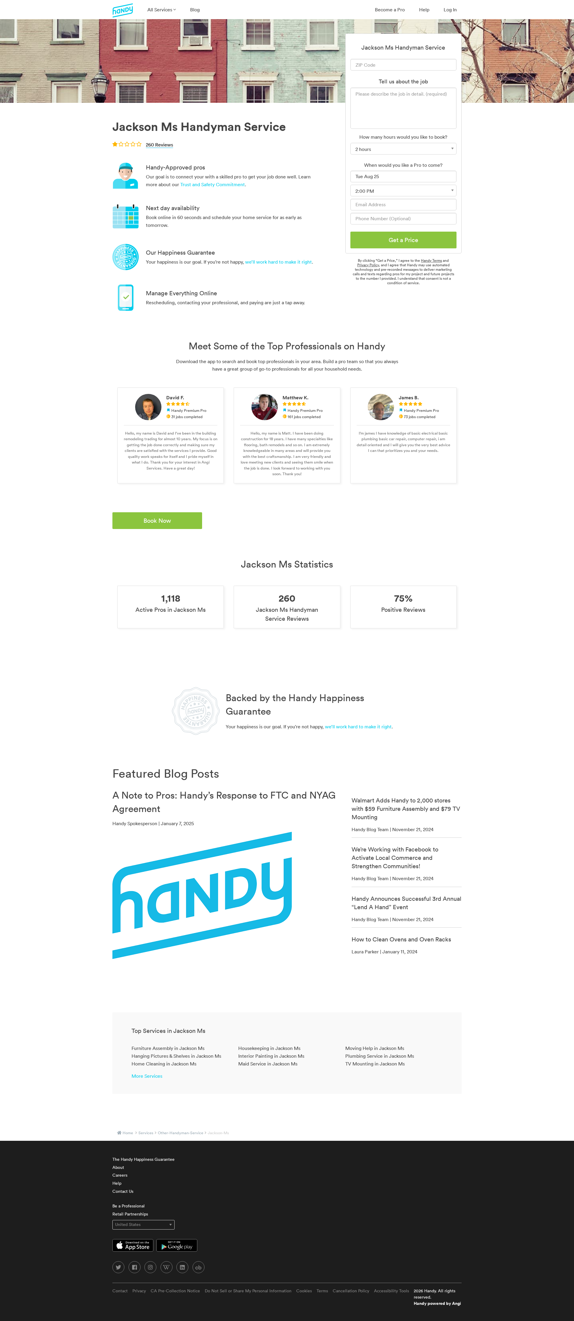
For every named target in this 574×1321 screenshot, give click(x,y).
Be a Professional (128, 1206)
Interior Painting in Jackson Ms (271, 1056)
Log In (450, 10)
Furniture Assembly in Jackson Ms (168, 1048)
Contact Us (122, 1191)
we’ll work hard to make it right (278, 262)
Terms (322, 1291)
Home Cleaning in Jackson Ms (164, 1064)
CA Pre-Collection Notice (175, 1291)
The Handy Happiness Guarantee (143, 1159)
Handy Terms (431, 260)
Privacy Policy (368, 264)
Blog (195, 10)
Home (128, 1132)
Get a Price (403, 240)
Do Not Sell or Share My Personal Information (248, 1291)
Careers (119, 1175)
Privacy (139, 1291)
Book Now (157, 520)
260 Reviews (159, 145)
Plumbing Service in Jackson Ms (379, 1056)
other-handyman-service (180, 1132)
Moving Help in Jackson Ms (374, 1048)
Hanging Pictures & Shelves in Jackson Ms (176, 1056)
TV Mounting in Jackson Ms (375, 1064)
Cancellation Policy (351, 1291)
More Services (147, 1076)
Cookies (304, 1291)
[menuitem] (162, 9)
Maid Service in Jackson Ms (267, 1064)
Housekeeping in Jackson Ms (269, 1048)
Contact (120, 1291)
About (118, 1167)
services (145, 1132)
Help (424, 10)
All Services (160, 10)
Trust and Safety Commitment (212, 184)
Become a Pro (390, 10)
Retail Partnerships (130, 1214)
